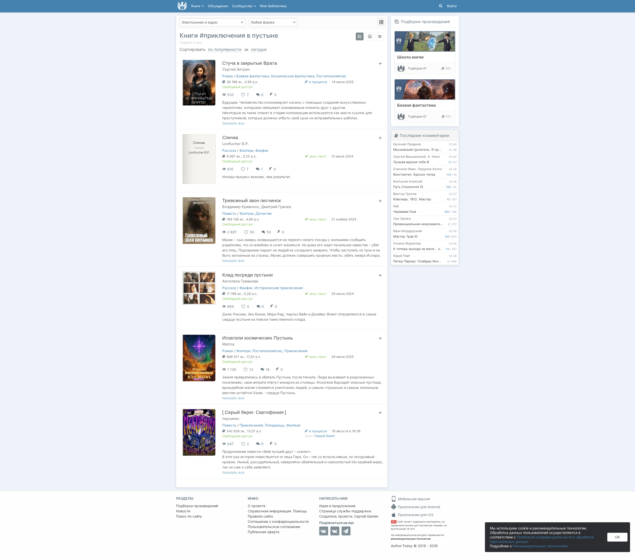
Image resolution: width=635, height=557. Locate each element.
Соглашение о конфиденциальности (278, 521)
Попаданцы (275, 425)
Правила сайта (260, 516)
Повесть (229, 213)
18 (268, 369)
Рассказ (229, 150)
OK (617, 537)
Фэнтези (246, 150)
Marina (228, 344)
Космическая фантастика (292, 76)
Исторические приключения (278, 288)
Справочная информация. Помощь (277, 511)
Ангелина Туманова (240, 281)
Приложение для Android (418, 507)
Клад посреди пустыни (247, 275)
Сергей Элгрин (236, 69)
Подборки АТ (417, 68)
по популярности (225, 49)
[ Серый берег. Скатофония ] (254, 412)
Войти (452, 6)
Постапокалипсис (331, 76)
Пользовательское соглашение (274, 527)
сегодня (258, 49)
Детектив (263, 213)
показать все (233, 123)
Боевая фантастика (252, 76)
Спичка (230, 137)
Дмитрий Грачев (276, 206)
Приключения (296, 351)
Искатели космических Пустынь (257, 337)
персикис (230, 418)
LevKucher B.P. (235, 143)
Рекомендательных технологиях (540, 546)
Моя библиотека (273, 6)
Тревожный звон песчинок (251, 200)
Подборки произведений (425, 21)
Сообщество (243, 6)
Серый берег (324, 436)
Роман (227, 76)
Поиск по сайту (189, 516)
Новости (183, 511)
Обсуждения (218, 6)
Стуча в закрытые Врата (249, 63)
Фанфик (261, 150)
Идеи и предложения (337, 506)
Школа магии (410, 57)
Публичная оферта (263, 532)
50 (269, 232)
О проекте (256, 506)
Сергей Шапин (366, 516)
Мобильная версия (413, 499)
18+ (394, 521)
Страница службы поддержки (345, 511)
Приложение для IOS (415, 515)
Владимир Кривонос (240, 206)
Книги (196, 6)
